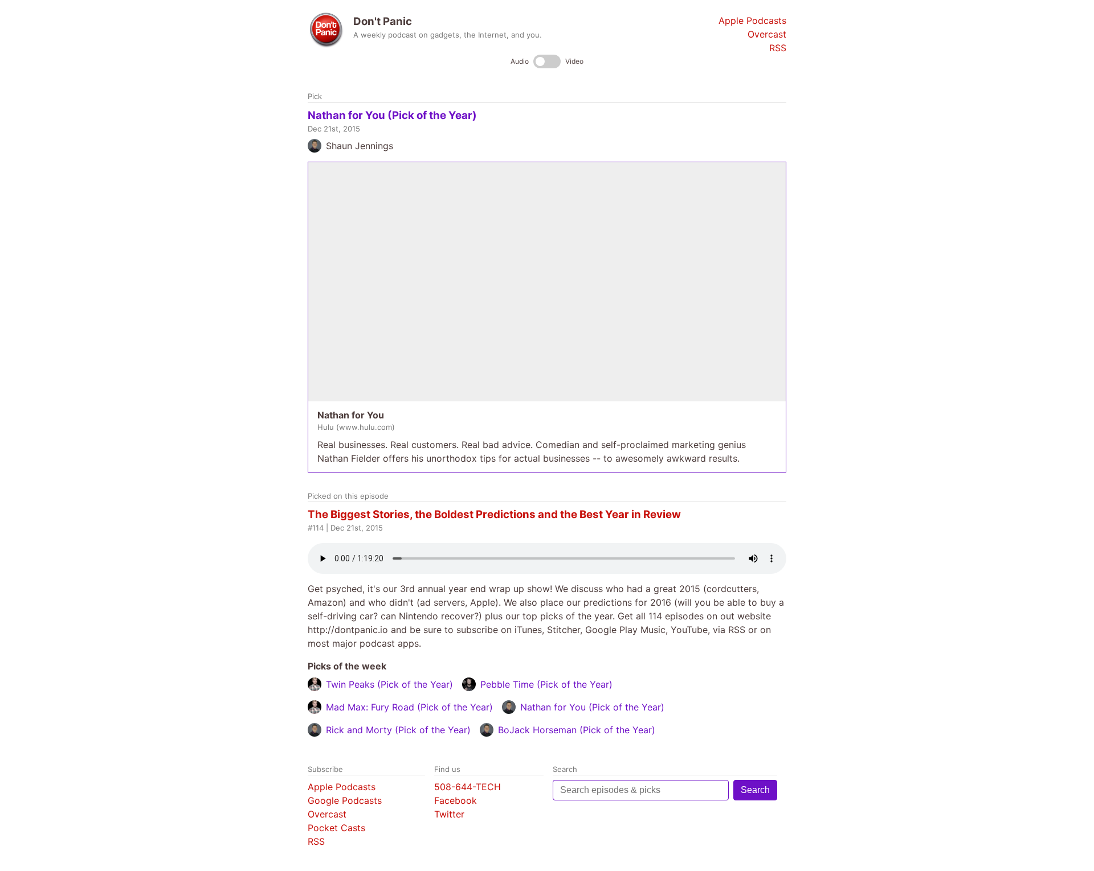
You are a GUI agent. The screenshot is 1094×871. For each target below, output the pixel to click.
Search (755, 790)
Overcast (767, 34)
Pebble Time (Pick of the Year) (546, 684)
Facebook (455, 800)
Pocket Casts (336, 827)
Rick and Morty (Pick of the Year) (398, 730)
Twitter (449, 814)
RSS (777, 48)
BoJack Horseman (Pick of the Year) (576, 730)
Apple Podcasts (752, 20)
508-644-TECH (467, 786)
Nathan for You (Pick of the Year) (392, 115)
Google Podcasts (345, 800)
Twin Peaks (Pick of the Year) (389, 684)
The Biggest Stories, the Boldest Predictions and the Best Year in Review (494, 514)
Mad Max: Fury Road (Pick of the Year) (409, 707)
